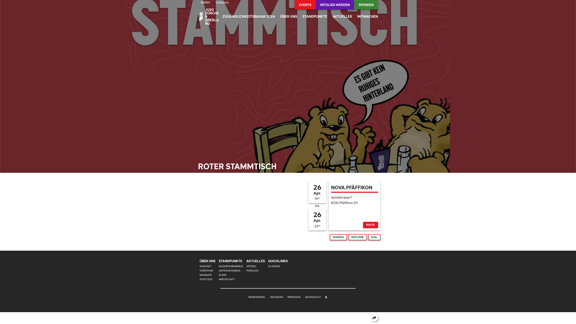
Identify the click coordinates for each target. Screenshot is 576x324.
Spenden (366, 4)
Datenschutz (313, 297)
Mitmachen (367, 16)
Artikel (251, 266)
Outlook (357, 237)
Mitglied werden (335, 4)
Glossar (274, 266)
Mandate (206, 275)
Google (338, 237)
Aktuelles (342, 16)
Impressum (294, 297)
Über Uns (288, 16)
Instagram (222, 2)
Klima (222, 275)
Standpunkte (314, 16)
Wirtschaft (227, 279)
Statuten (206, 279)
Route (370, 225)
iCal (374, 237)
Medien (205, 2)
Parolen (252, 270)
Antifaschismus (229, 270)
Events (305, 4)
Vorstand (206, 270)
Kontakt (205, 266)
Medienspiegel (257, 297)
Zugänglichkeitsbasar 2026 (249, 16)
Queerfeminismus (231, 266)
